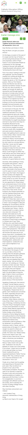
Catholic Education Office (12, 10)
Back (5, 38)
